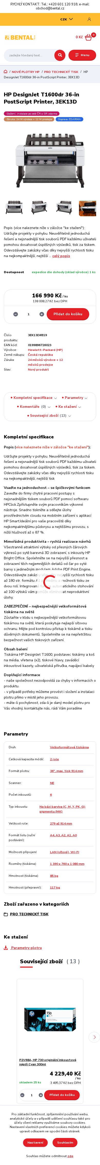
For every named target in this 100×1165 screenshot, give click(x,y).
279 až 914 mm (61, 823)
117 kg (55, 887)
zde (70, 1156)
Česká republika (40, 355)
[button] (94, 1037)
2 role (54, 759)
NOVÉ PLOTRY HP (25, 72)
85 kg (54, 876)
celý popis (61, 256)
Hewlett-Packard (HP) (45, 350)
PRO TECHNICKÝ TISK (61, 72)
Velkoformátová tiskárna (69, 747)
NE (52, 783)
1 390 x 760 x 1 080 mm (67, 864)
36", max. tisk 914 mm (66, 771)
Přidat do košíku (68, 314)
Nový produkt (38, 370)
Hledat (59, 55)
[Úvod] (20, 37)
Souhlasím (65, 1143)
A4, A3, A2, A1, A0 (63, 835)
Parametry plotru (26, 947)
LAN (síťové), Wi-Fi (64, 852)
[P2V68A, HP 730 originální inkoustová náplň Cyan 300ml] (50, 1019)
